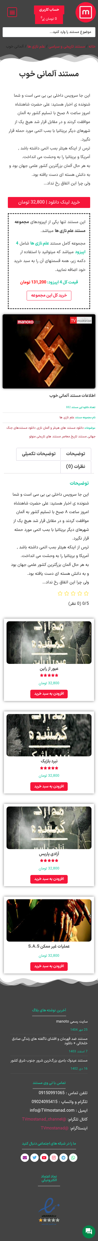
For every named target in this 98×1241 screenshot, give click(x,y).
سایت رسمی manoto (72, 1021)
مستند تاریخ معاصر (74, 436)
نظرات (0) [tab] (75, 466)
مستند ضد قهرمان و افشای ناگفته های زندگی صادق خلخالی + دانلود (50, 1041)
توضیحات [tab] (75, 453)
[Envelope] (25, 1157)
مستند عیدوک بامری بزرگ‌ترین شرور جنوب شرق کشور (49, 1060)
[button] (12, 12)
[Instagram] (54, 1157)
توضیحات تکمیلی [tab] (39, 453)
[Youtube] (44, 1157)
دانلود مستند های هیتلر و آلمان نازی (60, 428)
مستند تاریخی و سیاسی (67, 46)
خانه (92, 46)
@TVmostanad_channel (44, 1119)
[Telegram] (63, 1157)
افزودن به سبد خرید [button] (49, 694)
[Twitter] (34, 1157)
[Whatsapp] (73, 1157)
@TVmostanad (55, 1128)
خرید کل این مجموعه (49, 295)
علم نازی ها (36, 46)
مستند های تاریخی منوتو (45, 436)
